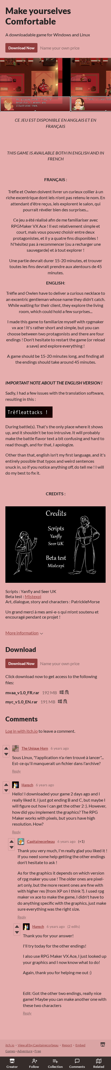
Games (10, 1051)
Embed (80, 1045)
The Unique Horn (35, 748)
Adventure (24, 1051)
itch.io (9, 1045)
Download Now (21, 47)
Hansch (27, 785)
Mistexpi (33, 596)
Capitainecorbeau (41, 841)
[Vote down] (6, 754)
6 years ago (60, 748)
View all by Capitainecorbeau (38, 1045)
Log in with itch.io (21, 731)
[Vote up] (6, 748)
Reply (16, 771)
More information (22, 632)
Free (37, 1051)
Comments (77, 1067)
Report (67, 1045)
